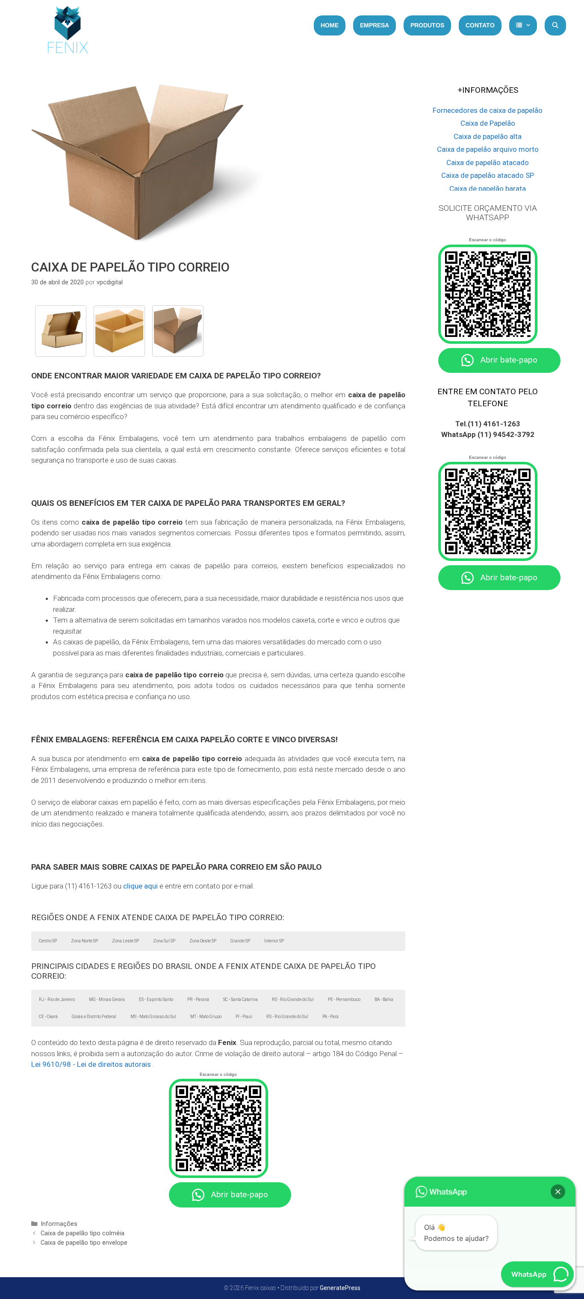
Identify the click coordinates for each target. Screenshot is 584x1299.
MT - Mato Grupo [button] (205, 1016)
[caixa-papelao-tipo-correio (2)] (178, 331)
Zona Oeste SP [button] (202, 941)
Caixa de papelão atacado (487, 162)
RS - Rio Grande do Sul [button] (293, 999)
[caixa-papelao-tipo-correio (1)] (60, 331)
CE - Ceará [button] (48, 1016)
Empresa (374, 25)
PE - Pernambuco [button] (344, 999)
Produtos (427, 25)
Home (330, 25)
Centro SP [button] (48, 941)
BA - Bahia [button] (384, 999)
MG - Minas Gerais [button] (107, 999)
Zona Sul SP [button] (164, 941)
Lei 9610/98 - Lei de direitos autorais (91, 1064)
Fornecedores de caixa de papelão (488, 110)
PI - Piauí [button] (244, 1016)
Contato (480, 25)
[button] (558, 1191)
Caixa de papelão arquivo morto (488, 149)
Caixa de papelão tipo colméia (82, 1233)
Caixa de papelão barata (487, 188)
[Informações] (523, 25)
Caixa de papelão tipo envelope (84, 1242)
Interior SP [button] (274, 941)
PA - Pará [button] (330, 1016)
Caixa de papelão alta (488, 136)
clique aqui (140, 886)
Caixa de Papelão (487, 123)
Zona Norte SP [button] (84, 941)
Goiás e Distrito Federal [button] (94, 1016)
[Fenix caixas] (67, 32)
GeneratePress (340, 1287)
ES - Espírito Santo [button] (156, 999)
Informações (59, 1224)
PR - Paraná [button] (198, 999)
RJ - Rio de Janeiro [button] (57, 999)
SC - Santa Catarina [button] (240, 999)
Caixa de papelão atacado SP (487, 175)
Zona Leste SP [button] (125, 941)
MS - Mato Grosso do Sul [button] (153, 1016)
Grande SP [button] (240, 941)
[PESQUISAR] (555, 25)
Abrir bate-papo (239, 1194)
